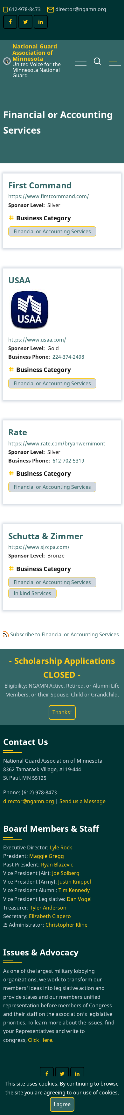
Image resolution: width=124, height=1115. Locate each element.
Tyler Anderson (48, 907)
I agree (62, 1104)
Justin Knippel (74, 881)
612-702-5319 (68, 460)
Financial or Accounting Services (52, 231)
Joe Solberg (65, 873)
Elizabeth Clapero (50, 916)
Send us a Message (82, 801)
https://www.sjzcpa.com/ (39, 547)
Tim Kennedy (74, 890)
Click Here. (40, 1039)
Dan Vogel (79, 899)
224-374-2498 (68, 356)
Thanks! (62, 712)
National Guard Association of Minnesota (34, 52)
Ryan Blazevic (57, 864)
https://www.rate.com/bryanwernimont (56, 443)
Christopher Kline (66, 924)
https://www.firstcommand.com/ (48, 196)
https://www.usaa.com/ (37, 339)
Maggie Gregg (46, 856)
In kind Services (32, 593)
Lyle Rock (61, 847)
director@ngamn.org (80, 9)
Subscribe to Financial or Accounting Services (64, 634)
